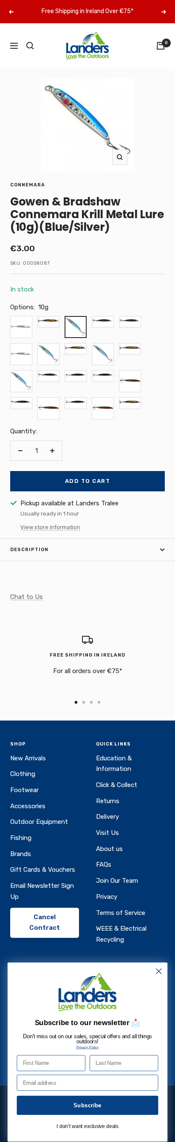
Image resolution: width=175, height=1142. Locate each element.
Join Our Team (117, 880)
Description (29, 549)
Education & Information (114, 763)
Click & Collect (116, 785)
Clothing (22, 774)
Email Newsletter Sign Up (42, 891)
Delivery (107, 816)
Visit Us (107, 833)
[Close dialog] (158, 971)
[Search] (30, 46)
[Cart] (160, 46)
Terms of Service (120, 913)
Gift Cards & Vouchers (42, 869)
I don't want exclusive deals (87, 1126)
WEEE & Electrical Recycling (121, 934)
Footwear (24, 790)
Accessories (27, 806)
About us (109, 849)
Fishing (20, 838)
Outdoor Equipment (39, 822)
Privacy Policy (87, 1047)
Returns (107, 801)
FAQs (103, 864)
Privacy (106, 897)
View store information (50, 527)
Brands (20, 854)
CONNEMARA (27, 185)
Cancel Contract (44, 922)
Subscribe (87, 1105)
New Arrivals (28, 758)
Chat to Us (26, 597)
